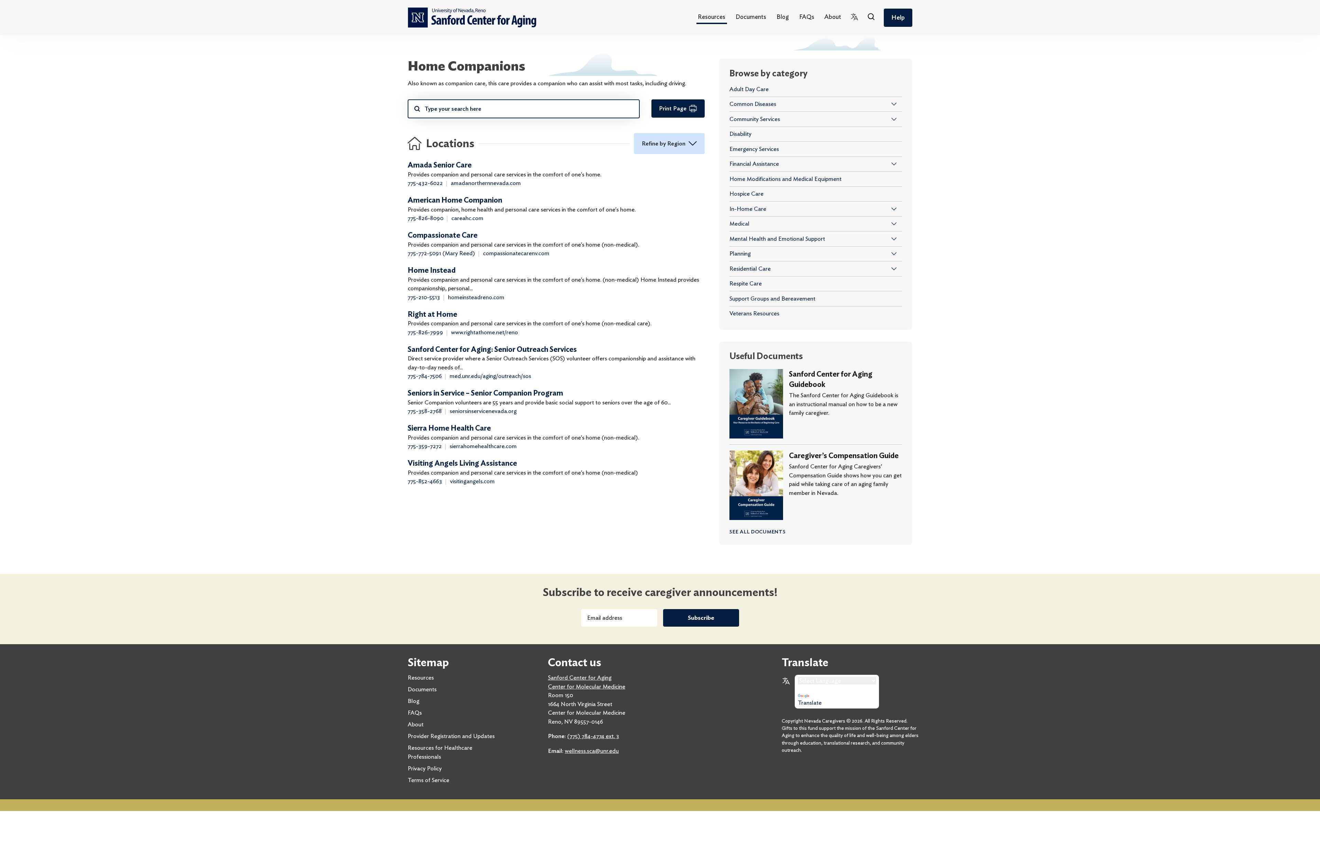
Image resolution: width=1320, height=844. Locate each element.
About (832, 16)
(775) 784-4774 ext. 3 (593, 736)
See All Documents (757, 532)
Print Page (672, 108)
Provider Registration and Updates (451, 736)
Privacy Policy (425, 768)
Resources (711, 16)
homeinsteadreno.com (476, 297)
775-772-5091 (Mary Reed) (441, 253)
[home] (472, 17)
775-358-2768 (425, 411)
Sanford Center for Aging (580, 677)
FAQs (806, 16)
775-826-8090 (425, 218)
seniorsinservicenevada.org (483, 411)
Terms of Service (428, 780)
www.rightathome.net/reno (484, 332)
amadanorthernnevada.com (486, 183)
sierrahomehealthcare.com (483, 446)
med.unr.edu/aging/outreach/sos (490, 375)
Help (898, 17)
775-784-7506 (425, 375)
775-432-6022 (425, 183)
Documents (751, 16)
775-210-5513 (424, 297)
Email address (604, 617)
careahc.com (467, 218)
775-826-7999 (425, 332)
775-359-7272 (425, 446)
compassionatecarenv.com (516, 253)
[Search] (871, 17)
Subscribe (701, 617)
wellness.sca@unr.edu (592, 750)
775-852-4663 (425, 481)
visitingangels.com (472, 481)
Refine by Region (663, 143)
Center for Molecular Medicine (586, 686)
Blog (783, 16)
